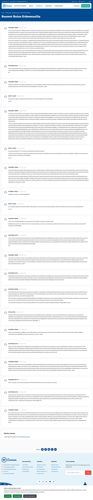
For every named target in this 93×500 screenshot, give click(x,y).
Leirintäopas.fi (54, 471)
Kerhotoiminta (40, 467)
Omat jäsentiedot (40, 469)
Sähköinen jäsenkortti (41, 471)
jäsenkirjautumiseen (25, 436)
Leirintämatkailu (25, 471)
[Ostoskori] (76, 1)
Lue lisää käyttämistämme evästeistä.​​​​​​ (35, 491)
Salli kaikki (7, 496)
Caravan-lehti (40, 473)
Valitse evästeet (17, 496)
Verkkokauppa (54, 469)
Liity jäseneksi (25, 464)
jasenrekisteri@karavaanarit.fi (9, 469)
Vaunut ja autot (25, 469)
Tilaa (88, 472)
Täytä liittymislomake (55, 467)
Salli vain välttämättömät (30, 496)
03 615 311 (5, 471)
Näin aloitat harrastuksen (27, 467)
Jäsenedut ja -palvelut (41, 464)
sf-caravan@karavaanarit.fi (9, 467)
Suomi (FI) (82, 1)
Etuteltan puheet (54, 464)
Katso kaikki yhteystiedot (8, 473)
